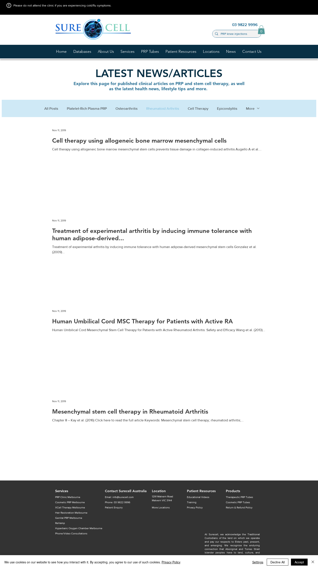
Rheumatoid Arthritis (162, 108)
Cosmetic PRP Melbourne (70, 502)
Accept (299, 562)
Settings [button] (257, 562)
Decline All (277, 562)
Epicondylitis (227, 108)
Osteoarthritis (127, 108)
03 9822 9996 (122, 502)
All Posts (51, 108)
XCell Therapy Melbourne (70, 507)
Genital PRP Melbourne (68, 517)
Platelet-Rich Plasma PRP (87, 108)
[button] (106, 51)
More (250, 108)
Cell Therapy (198, 108)
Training (191, 502)
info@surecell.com (123, 497)
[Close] (312, 562)
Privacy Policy (171, 562)
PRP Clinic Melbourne (67, 497)
